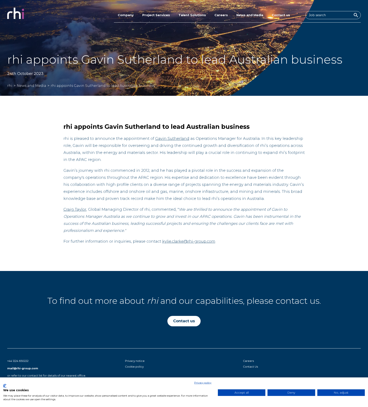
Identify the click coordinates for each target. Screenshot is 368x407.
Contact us (281, 15)
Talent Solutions (192, 15)
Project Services (156, 15)
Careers (221, 15)
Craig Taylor (74, 209)
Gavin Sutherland (172, 138)
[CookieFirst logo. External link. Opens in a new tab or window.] (4, 386)
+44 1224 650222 (18, 361)
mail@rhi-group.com (22, 368)
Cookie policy (134, 366)
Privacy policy (202, 382)
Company (126, 15)
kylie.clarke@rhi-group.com (188, 241)
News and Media (249, 15)
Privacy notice (135, 361)
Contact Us (250, 366)
